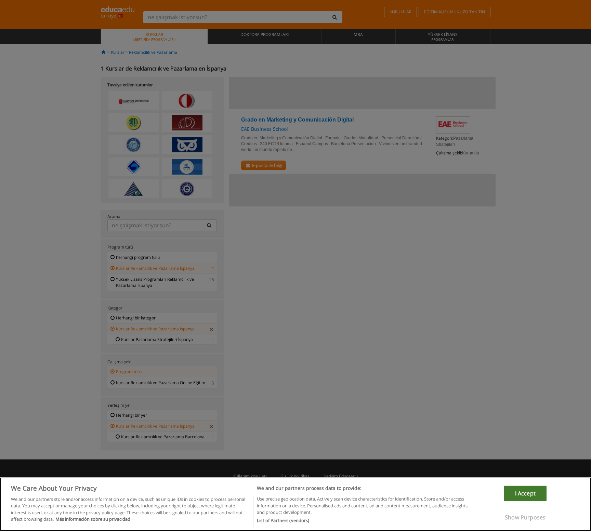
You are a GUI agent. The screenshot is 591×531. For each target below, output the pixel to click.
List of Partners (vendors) (283, 520)
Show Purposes (525, 517)
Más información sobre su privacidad (92, 519)
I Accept (525, 493)
